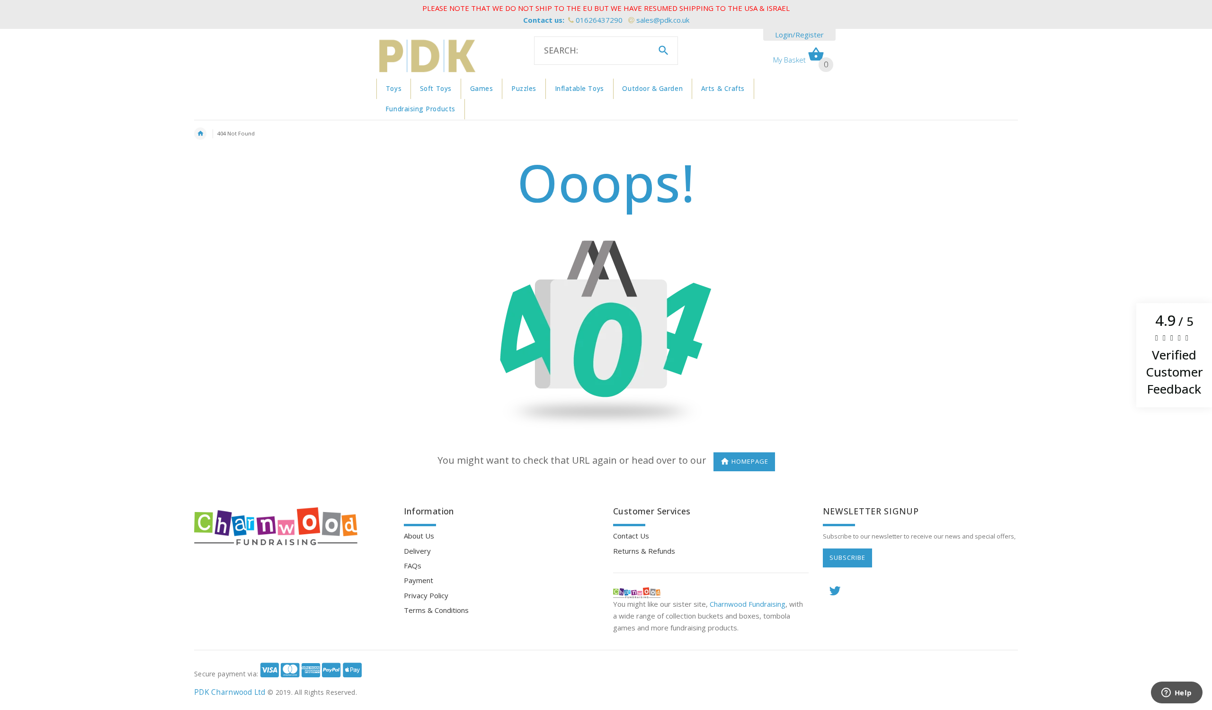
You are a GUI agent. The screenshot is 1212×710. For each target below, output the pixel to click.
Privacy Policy (426, 595)
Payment (418, 580)
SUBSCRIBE (847, 557)
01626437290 (599, 20)
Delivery (417, 551)
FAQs (412, 565)
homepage (749, 461)
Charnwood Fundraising (747, 604)
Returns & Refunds (644, 551)
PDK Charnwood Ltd (230, 692)
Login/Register (799, 34)
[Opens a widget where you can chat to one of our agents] (1176, 693)
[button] (1174, 355)
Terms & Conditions (436, 610)
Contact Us (631, 535)
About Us (419, 535)
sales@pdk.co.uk (662, 20)
